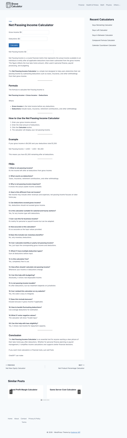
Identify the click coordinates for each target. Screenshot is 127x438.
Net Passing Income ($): (18, 52)
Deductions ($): (14, 39)
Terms (24, 422)
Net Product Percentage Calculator (71, 366)
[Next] (79, 392)
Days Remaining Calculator (102, 25)
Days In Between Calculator (102, 35)
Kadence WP (75, 432)
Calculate (14, 45)
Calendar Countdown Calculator (104, 45)
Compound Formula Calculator (103, 40)
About (16, 419)
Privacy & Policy (34, 419)
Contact (24, 419)
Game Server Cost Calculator (63, 390)
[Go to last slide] (10, 392)
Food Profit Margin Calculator (24, 390)
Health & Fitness (92, 5)
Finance (81, 5)
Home (10, 419)
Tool (10, 21)
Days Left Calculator (99, 30)
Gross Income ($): (15, 32)
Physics (109, 5)
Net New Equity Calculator (15, 366)
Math (102, 5)
